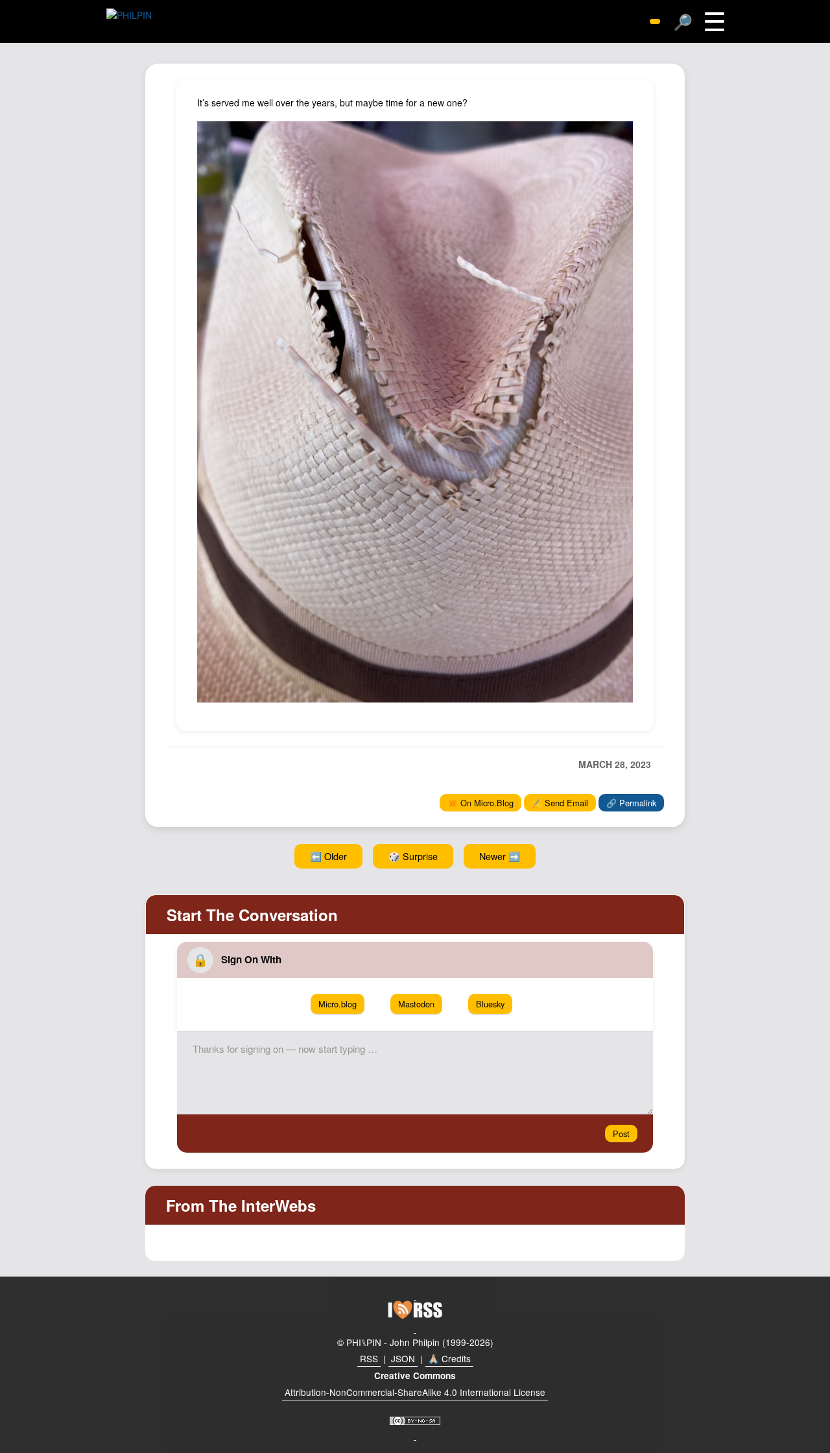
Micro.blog (337, 1004)
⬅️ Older (328, 856)
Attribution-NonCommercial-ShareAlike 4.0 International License (415, 1392)
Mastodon (416, 1004)
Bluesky (490, 1004)
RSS (369, 1358)
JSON (403, 1358)
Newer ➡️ (499, 856)
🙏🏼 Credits (449, 1358)
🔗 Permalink (631, 803)
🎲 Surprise (413, 856)
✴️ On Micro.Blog (480, 803)
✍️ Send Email (560, 803)
